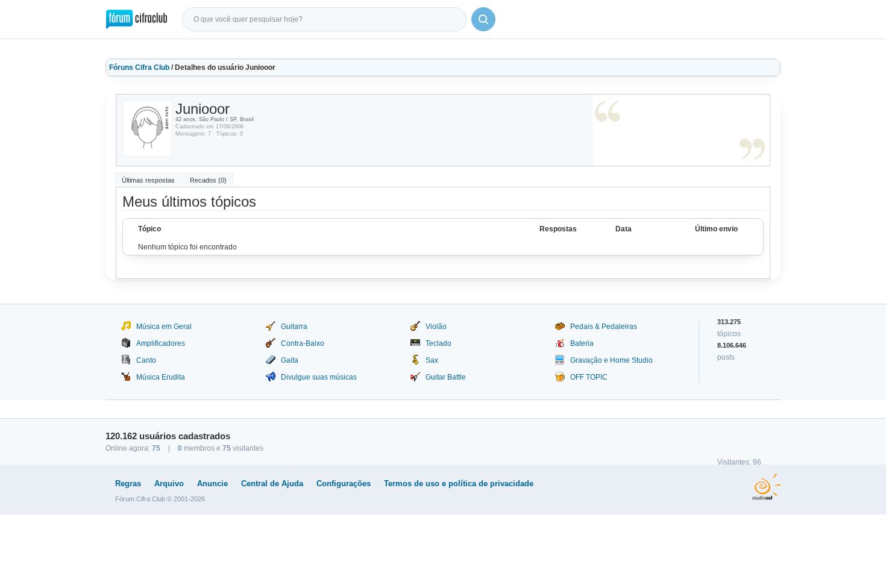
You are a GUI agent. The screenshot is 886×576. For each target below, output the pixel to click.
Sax (432, 360)
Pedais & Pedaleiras (603, 326)
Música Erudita (160, 377)
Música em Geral (164, 326)
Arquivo (169, 483)
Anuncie (212, 483)
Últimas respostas (148, 180)
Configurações (343, 483)
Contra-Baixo (302, 343)
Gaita (289, 360)
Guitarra (294, 326)
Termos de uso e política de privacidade (458, 483)
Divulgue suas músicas (319, 377)
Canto (146, 360)
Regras (128, 483)
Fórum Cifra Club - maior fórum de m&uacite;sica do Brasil (136, 19)
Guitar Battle (446, 377)
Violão (436, 326)
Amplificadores (160, 343)
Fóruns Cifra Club (139, 67)
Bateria (582, 343)
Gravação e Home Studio (611, 360)
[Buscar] (483, 19)
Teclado (438, 343)
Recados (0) (208, 180)
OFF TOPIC (589, 377)
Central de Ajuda (272, 483)
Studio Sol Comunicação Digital (766, 487)
